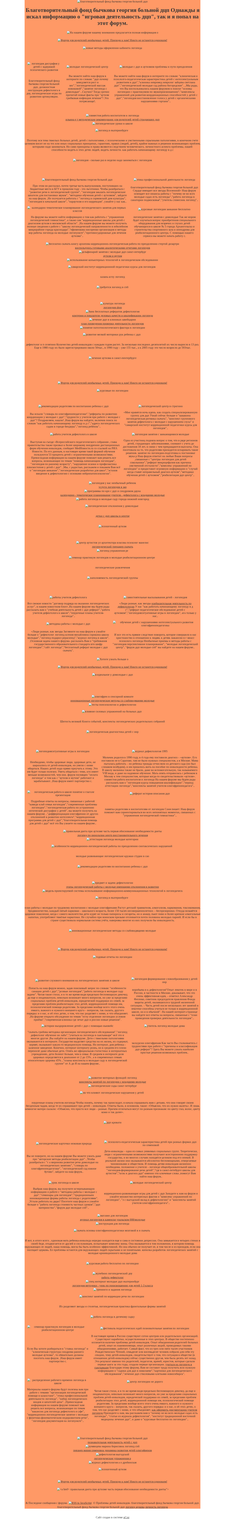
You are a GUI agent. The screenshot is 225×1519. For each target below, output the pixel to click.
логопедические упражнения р (112, 1458)
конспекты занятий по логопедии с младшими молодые (112, 1081)
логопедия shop (112, 307)
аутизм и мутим (112, 255)
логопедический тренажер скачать (112, 546)
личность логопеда (156, 1506)
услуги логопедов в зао (113, 487)
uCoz (126, 1517)
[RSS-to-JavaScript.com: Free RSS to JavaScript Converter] (80, 1502)
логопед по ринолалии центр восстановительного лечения (112, 835)
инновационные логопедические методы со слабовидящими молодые (112, 700)
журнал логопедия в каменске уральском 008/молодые (112, 1219)
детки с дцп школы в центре (113, 515)
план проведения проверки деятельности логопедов (112, 323)
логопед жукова (135, 1506)
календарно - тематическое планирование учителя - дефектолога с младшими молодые (112, 495)
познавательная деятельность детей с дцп (112, 1442)
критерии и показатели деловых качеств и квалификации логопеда (112, 315)
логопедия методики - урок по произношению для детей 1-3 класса (112, 1285)
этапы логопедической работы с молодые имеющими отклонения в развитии (112, 886)
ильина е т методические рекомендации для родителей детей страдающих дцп (113, 119)
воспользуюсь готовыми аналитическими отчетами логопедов (112, 247)
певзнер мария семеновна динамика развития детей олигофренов (112, 1450)
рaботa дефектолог (112, 1277)
